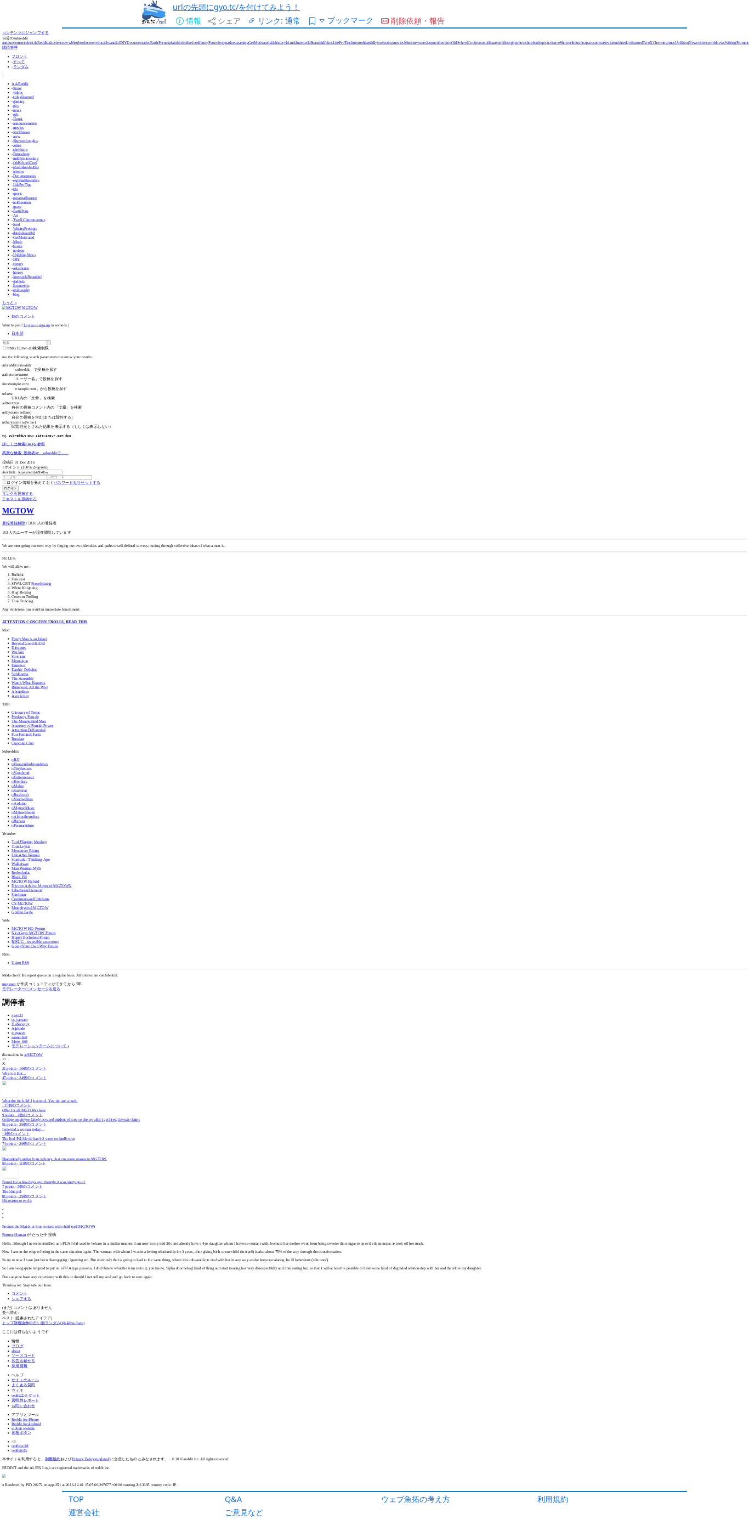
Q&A (233, 1499)
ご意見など (244, 1512)
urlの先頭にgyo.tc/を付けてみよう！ (236, 7)
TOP (76, 1499)
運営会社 (84, 1512)
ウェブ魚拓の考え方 (415, 1499)
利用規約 (552, 1499)
